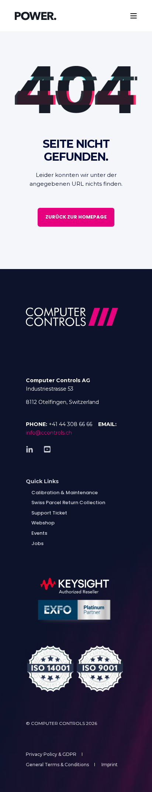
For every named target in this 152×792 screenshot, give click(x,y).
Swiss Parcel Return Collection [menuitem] (68, 502)
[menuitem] (42, 481)
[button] (11, 781)
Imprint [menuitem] (109, 764)
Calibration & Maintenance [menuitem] (64, 492)
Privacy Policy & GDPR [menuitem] (51, 754)
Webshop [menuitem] (43, 522)
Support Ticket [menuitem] (49, 512)
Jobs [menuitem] (37, 543)
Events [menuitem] (39, 533)
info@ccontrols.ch (49, 432)
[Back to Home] (35, 15)
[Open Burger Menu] (133, 16)
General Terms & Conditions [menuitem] (57, 764)
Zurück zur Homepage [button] (76, 216)
